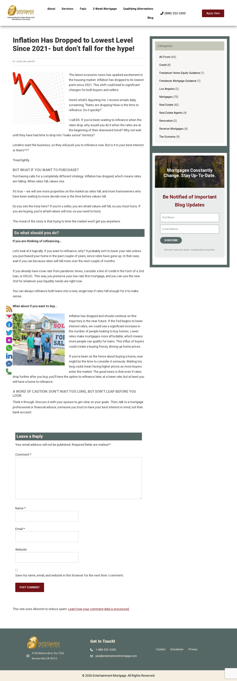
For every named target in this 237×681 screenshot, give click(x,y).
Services (67, 8)
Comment (23, 454)
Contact (160, 649)
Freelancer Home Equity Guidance (179, 73)
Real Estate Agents (171, 112)
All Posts (165, 57)
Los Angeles (167, 88)
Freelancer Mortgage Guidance (177, 81)
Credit (163, 65)
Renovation (166, 120)
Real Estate (166, 104)
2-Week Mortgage (105, 8)
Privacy (192, 649)
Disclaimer (176, 649)
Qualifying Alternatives (138, 8)
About (51, 8)
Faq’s (83, 8)
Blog (150, 17)
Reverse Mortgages (171, 128)
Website (21, 549)
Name (20, 508)
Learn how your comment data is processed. (98, 609)
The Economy (167, 136)
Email (20, 529)
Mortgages (166, 96)
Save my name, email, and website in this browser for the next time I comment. (69, 575)
